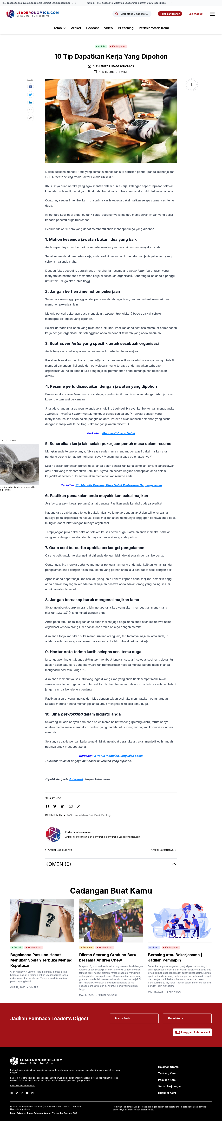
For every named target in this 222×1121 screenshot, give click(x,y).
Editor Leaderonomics (117, 66)
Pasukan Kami (167, 1079)
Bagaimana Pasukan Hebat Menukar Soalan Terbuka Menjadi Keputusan (41, 960)
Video (108, 28)
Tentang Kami (167, 1073)
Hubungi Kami (167, 1092)
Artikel (76, 28)
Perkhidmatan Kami (154, 28)
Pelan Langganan (170, 13)
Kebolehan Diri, (84, 815)
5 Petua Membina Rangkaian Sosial (118, 755)
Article (101, 46)
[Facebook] (11, 1093)
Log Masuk (195, 13)
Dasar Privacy (17, 1113)
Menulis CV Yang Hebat (118, 433)
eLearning (126, 28)
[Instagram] (32, 1093)
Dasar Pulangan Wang (38, 1113)
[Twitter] (16, 1093)
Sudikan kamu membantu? (22, 1085)
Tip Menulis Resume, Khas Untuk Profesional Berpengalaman (119, 485)
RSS (75, 1113)
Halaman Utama (168, 1066)
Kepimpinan (118, 46)
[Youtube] (27, 1093)
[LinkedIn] (22, 1093)
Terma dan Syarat (61, 1113)
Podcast (92, 28)
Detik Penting (102, 815)
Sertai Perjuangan (170, 1086)
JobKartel (76, 779)
